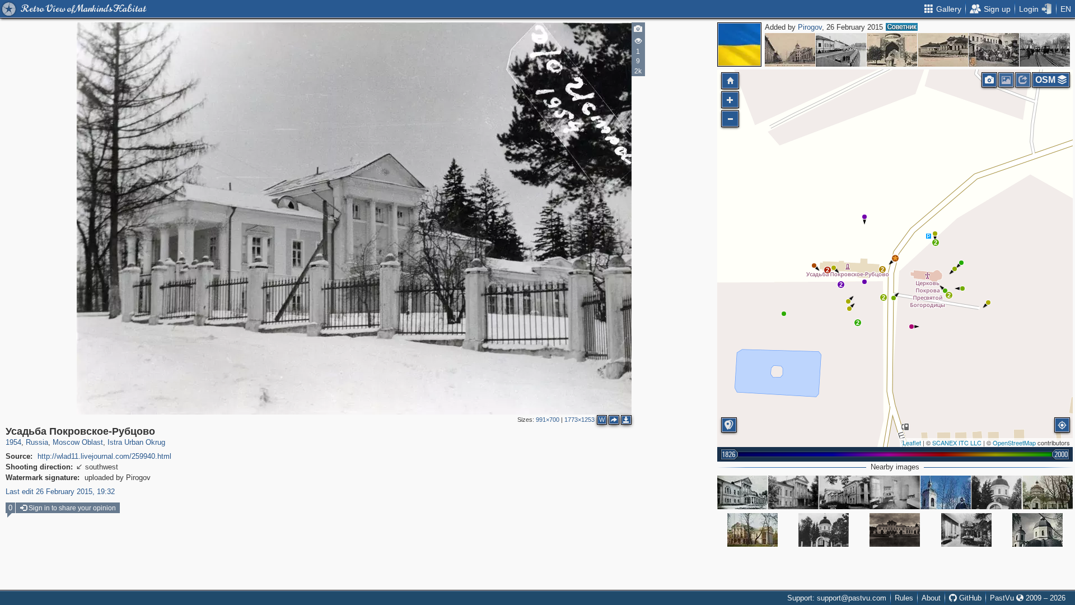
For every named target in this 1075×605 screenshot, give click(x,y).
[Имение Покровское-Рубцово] (895, 530)
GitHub (969, 598)
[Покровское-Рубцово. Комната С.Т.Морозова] (895, 492)
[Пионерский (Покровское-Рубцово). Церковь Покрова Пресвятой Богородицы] (945, 492)
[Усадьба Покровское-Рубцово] (895, 258)
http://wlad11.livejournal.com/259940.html (104, 456)
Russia (37, 442)
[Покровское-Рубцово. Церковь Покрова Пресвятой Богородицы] (996, 492)
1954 (13, 442)
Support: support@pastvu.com (836, 598)
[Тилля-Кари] (892, 50)
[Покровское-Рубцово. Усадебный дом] (742, 492)
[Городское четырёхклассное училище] (943, 50)
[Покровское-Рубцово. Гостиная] (966, 530)
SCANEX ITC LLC (956, 442)
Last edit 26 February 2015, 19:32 (60, 491)
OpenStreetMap (1014, 442)
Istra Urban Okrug (136, 442)
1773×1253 (579, 419)
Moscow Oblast (78, 442)
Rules (904, 598)
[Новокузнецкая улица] (1045, 50)
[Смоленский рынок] (994, 50)
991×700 (547, 419)
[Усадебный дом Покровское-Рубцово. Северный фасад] (793, 492)
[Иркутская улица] (790, 50)
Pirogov (810, 27)
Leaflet (912, 442)
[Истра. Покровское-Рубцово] (844, 492)
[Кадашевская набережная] (841, 50)
